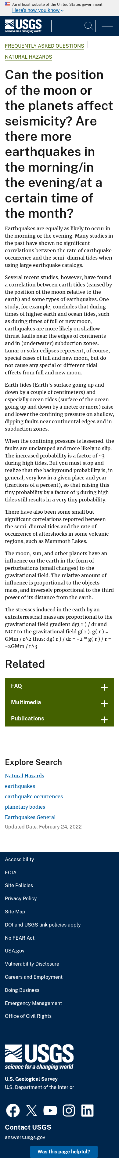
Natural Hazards (28, 57)
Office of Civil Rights (28, 1016)
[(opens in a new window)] (13, 1109)
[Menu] (107, 26)
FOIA (10, 873)
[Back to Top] (97, 1136)
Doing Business (22, 990)
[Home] (23, 31)
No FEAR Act (19, 938)
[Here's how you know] (59, 8)
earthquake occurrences (34, 796)
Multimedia (26, 702)
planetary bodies (25, 807)
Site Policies (19, 885)
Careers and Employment (34, 977)
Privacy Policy (21, 898)
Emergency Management (33, 1003)
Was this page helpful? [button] (64, 1152)
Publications (27, 718)
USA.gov (14, 951)
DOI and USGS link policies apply (43, 925)
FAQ (16, 686)
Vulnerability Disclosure (32, 964)
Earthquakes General (30, 817)
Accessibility (19, 859)
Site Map (15, 912)
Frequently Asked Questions (44, 46)
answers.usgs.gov (25, 1137)
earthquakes (20, 786)
